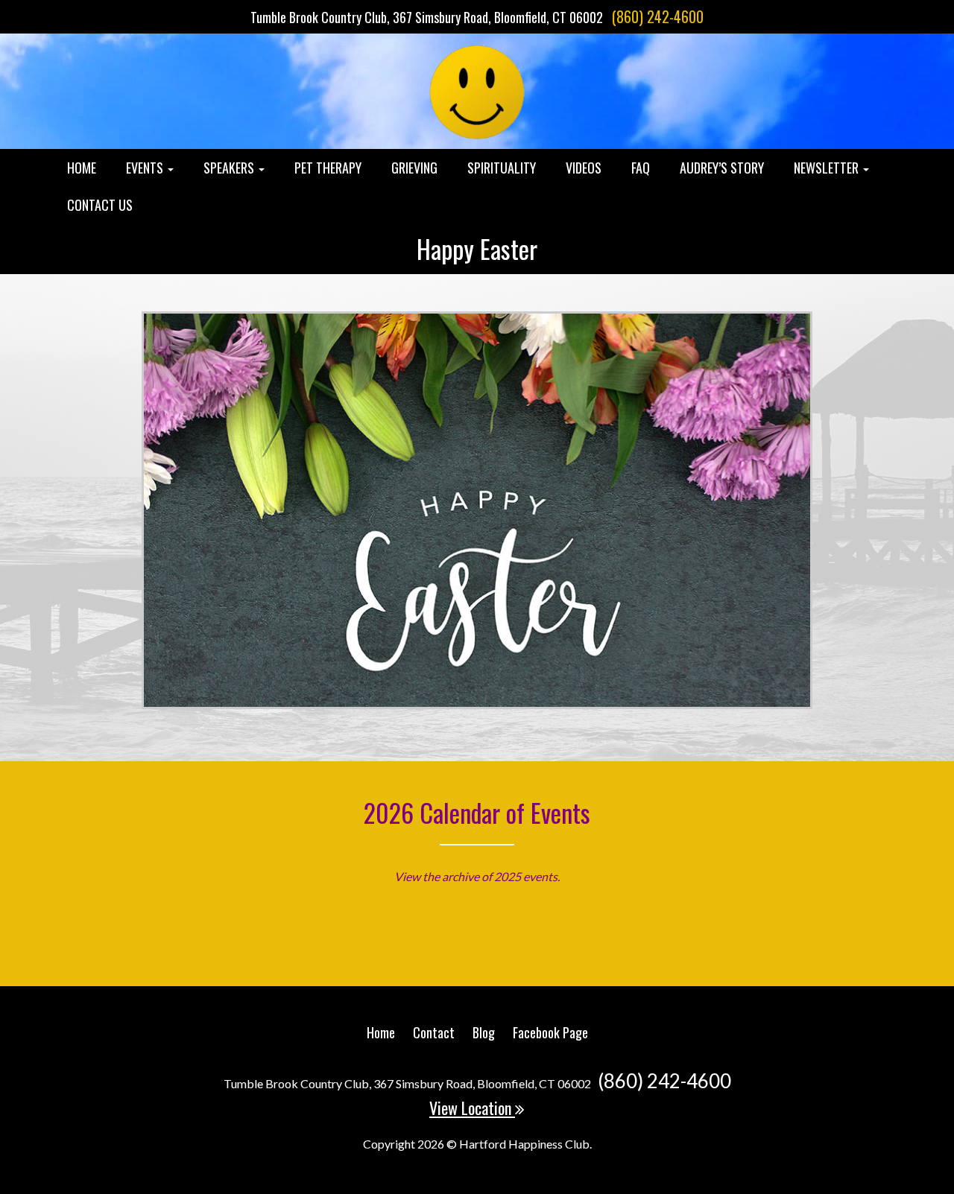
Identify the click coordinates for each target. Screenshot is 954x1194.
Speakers (230, 167)
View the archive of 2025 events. (477, 876)
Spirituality (501, 167)
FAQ (640, 167)
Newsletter (828, 167)
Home (81, 167)
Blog (484, 1032)
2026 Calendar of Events (477, 812)
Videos (583, 167)
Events (146, 167)
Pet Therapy (327, 167)
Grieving (414, 167)
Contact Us (100, 205)
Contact (434, 1032)
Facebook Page (550, 1032)
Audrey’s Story (722, 167)
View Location (472, 1108)
